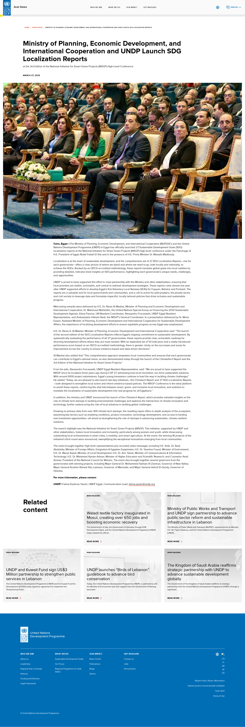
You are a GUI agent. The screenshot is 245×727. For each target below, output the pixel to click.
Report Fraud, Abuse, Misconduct (210, 680)
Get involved (149, 7)
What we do (114, 7)
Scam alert (220, 690)
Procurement (130, 668)
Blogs (91, 668)
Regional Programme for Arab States (68, 670)
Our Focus (59, 664)
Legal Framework (28, 683)
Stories (92, 673)
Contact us (129, 659)
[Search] (223, 664)
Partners (24, 673)
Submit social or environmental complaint (206, 685)
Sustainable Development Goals (69, 659)
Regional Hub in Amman (31, 668)
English (234, 7)
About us (24, 659)
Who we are (96, 7)
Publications (94, 664)
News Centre (95, 659)
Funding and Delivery (30, 678)
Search (222, 7)
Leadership (25, 664)
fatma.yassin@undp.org (142, 484)
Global (217, 7)
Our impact (131, 7)
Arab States (20, 7)
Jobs (126, 664)
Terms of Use (219, 695)
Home (26, 27)
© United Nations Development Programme (39, 713)
